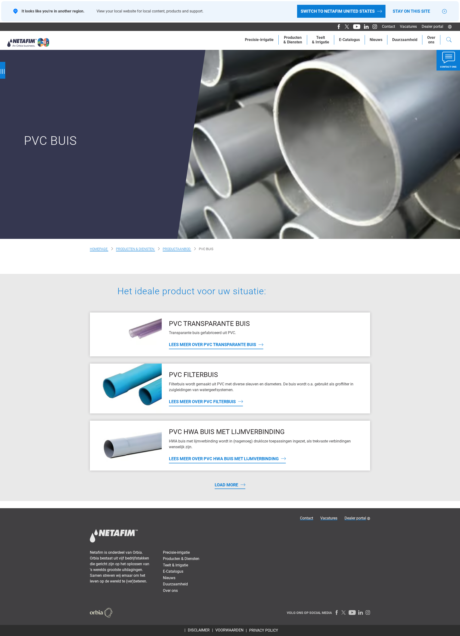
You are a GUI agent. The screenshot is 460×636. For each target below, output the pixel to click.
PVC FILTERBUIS (193, 375)
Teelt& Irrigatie (320, 39)
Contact (388, 26)
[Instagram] (373, 26)
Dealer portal (432, 26)
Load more (226, 485)
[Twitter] (345, 26)
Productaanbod (177, 249)
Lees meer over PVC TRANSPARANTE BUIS (212, 344)
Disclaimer (199, 630)
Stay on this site (411, 11)
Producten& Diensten (292, 39)
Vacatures (408, 26)
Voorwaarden (229, 630)
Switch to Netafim (338, 11)
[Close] (444, 11)
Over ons (170, 590)
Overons (431, 39)
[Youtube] (355, 26)
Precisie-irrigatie (259, 39)
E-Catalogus (349, 39)
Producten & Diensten (135, 249)
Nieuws (376, 39)
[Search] (449, 40)
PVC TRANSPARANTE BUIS (209, 324)
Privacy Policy (263, 630)
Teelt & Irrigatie (175, 565)
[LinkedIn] (364, 26)
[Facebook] (337, 26)
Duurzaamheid (404, 39)
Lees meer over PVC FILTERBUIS (202, 401)
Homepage (99, 249)
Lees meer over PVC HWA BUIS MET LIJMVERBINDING (224, 458)
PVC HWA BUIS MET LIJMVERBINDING (227, 432)
